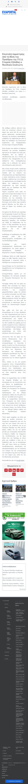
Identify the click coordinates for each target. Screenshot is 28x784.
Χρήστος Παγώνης (19, 739)
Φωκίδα (6, 658)
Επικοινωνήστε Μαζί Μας (20, 748)
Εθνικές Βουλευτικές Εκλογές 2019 (20, 668)
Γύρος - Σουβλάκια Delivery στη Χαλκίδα (20, 613)
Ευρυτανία (7, 652)
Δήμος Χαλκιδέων (9, 648)
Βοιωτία (6, 604)
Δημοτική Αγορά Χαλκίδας (19, 663)
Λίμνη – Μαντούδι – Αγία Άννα (9, 639)
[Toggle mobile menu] (25, 10)
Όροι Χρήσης (18, 750)
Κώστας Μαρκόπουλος (20, 699)
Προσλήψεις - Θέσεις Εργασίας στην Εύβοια (20, 724)
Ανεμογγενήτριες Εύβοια (19, 636)
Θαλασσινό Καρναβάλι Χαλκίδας (20, 682)
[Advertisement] (14, 29)
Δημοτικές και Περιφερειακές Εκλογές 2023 (19, 659)
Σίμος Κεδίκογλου (19, 726)
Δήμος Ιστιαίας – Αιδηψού (8, 623)
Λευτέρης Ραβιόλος (20, 703)
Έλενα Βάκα (18, 630)
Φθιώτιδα (7, 655)
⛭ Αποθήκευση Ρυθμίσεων (14, 781)
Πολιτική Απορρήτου (20, 753)
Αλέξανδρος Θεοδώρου (20, 632)
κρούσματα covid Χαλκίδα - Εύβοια (19, 742)
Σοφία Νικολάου (19, 728)
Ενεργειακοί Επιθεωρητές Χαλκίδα (20, 610)
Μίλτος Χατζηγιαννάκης (19, 706)
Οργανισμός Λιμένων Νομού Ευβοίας (20, 711)
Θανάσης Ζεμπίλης (19, 684)
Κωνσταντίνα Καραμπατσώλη (19, 697)
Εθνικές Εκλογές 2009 (20, 674)
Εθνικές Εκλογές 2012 (20, 676)
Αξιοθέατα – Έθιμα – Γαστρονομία (7, 748)
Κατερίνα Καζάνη (19, 691)
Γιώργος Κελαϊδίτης (20, 644)
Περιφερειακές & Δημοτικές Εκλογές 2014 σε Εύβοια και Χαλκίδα (19, 720)
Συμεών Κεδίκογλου (20, 732)
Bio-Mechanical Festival (20, 626)
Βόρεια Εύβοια (19, 640)
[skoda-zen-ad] (13, 522)
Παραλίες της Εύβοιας (7, 755)
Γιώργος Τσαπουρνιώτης (19, 649)
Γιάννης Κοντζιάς (19, 642)
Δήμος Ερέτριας (9, 611)
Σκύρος (8, 644)
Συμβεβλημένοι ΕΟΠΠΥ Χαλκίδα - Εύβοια (20, 620)
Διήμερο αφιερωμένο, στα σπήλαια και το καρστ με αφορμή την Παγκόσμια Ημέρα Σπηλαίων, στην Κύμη (7, 499)
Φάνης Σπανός (18, 734)
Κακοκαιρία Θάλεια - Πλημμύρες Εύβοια (20, 689)
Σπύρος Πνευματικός (20, 730)
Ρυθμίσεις (23, 762)
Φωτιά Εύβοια (18, 737)
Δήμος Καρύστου (9, 628)
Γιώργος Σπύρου (19, 646)
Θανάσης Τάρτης (19, 686)
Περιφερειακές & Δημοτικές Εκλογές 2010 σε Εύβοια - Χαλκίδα (19, 715)
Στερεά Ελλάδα (6, 600)
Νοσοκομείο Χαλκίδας (20, 708)
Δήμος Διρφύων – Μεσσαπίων (9, 617)
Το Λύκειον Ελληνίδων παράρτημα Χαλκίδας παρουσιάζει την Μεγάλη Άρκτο (13, 572)
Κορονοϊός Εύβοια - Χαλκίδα (19, 694)
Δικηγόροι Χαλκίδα (20, 617)
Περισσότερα (22, 589)
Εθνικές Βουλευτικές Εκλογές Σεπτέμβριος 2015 (20, 671)
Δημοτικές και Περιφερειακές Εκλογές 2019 (19, 655)
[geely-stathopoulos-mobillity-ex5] (13, 542)
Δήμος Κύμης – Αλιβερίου (9, 633)
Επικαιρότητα (21, 68)
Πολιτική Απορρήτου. (11, 764)
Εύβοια (6, 607)
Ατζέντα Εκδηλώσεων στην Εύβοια (7, 759)
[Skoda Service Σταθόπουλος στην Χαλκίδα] (13, 513)
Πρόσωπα (5, 753)
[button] (3, 496)
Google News (20, 460)
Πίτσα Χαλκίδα (19, 615)
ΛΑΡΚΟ (17, 701)
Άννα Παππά (18, 628)
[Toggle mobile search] (22, 10)
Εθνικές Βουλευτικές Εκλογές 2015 (20, 666)
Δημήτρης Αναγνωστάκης (19, 652)
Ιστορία (4, 750)
